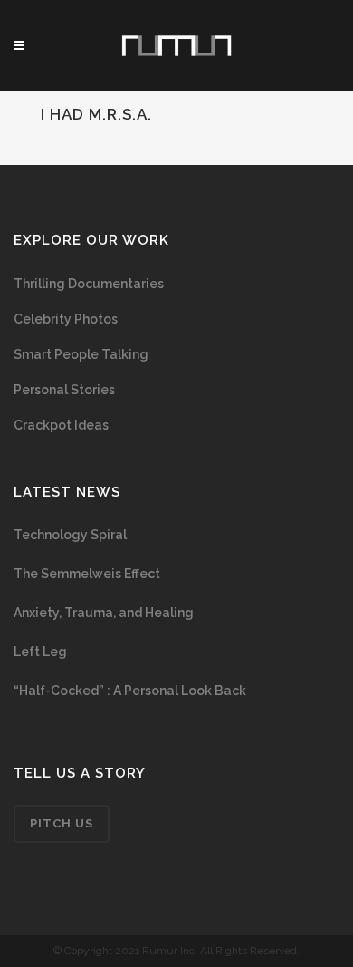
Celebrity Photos (66, 319)
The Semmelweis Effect (87, 573)
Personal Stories (64, 389)
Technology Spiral (70, 534)
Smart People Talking (81, 354)
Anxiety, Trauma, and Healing (104, 612)
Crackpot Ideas (61, 425)
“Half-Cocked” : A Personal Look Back (130, 690)
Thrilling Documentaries (89, 283)
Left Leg (40, 651)
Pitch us (61, 823)
